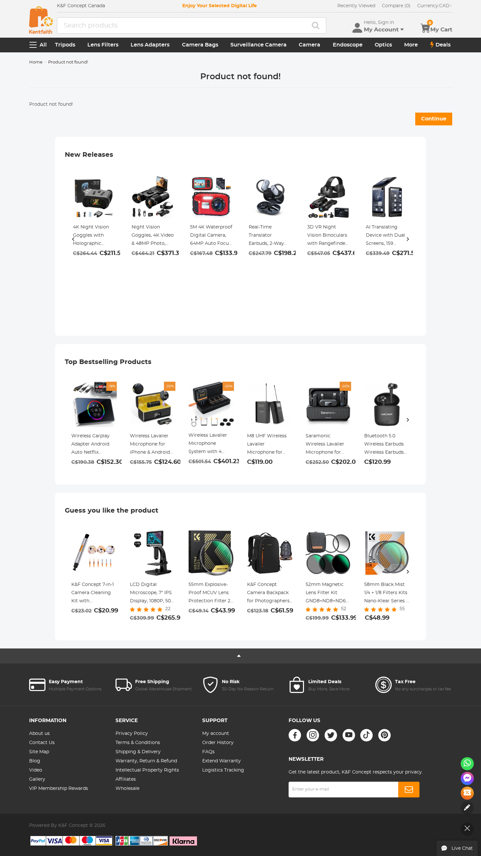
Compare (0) (396, 6)
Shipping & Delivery (138, 752)
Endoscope (348, 44)
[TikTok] (366, 735)
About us (39, 733)
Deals (443, 44)
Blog (34, 761)
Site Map (39, 752)
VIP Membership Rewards (58, 788)
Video (35, 770)
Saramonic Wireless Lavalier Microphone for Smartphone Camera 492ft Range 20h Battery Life (327, 445)
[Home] (41, 20)
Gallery (37, 779)
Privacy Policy (132, 733)
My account (215, 733)
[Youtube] (349, 735)
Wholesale (127, 788)
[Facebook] (295, 735)
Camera (309, 44)
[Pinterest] (384, 735)
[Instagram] (313, 735)
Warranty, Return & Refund (146, 761)
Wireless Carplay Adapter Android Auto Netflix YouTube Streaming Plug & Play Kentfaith (93, 445)
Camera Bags (200, 44)
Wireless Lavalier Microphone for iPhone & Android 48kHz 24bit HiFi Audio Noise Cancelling (150, 445)
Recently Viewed (356, 6)
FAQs (208, 752)
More (411, 44)
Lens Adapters (150, 44)
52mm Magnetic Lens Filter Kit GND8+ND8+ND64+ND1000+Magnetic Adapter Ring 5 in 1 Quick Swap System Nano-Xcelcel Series (328, 593)
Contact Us (42, 742)
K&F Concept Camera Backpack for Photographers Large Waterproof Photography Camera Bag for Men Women (268, 593)
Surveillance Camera (258, 44)
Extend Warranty (221, 761)
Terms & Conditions (138, 742)
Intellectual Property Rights (147, 770)
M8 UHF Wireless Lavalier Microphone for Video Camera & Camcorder (267, 445)
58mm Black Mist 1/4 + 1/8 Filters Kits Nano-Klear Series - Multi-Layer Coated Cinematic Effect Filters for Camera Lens (386, 593)
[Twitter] (331, 735)
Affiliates (126, 779)
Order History (218, 742)
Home (36, 62)
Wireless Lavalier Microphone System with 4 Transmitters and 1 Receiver (209, 444)
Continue (433, 118)
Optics (383, 44)
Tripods (65, 44)
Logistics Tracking (223, 770)
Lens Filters (102, 44)
